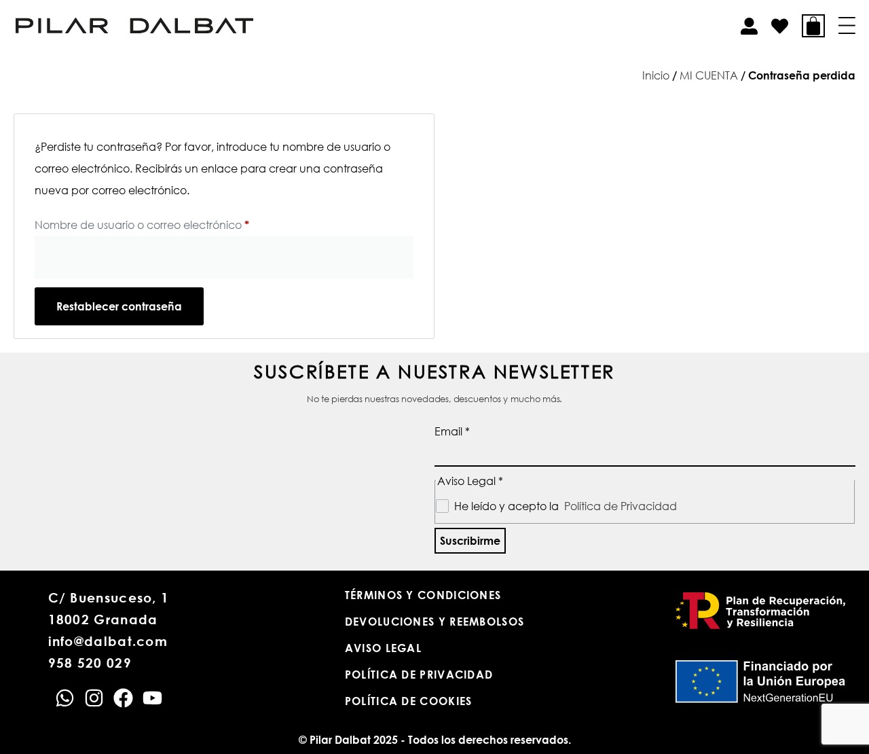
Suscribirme (470, 540)
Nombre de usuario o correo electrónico (171, 223)
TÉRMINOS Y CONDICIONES (423, 595)
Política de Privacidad (620, 506)
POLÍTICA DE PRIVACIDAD (419, 674)
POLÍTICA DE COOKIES (409, 701)
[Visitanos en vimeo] (152, 697)
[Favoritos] (779, 26)
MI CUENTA (709, 75)
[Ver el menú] (846, 25)
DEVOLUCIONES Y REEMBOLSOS (435, 621)
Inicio (655, 75)
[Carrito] (813, 25)
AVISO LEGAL (383, 648)
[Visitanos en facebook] (123, 697)
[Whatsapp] (64, 697)
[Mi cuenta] (749, 26)
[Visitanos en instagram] (94, 697)
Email (452, 431)
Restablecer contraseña (119, 306)
